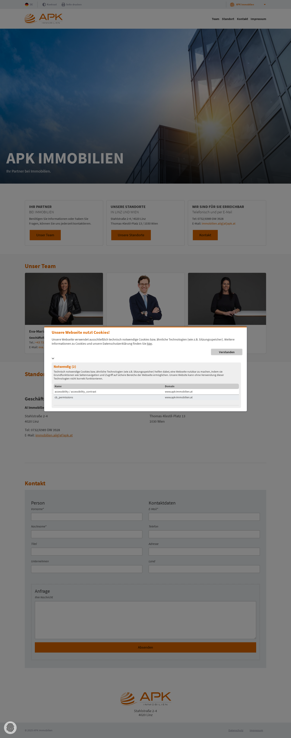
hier (149, 343)
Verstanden (227, 352)
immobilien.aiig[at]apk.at (218, 223)
